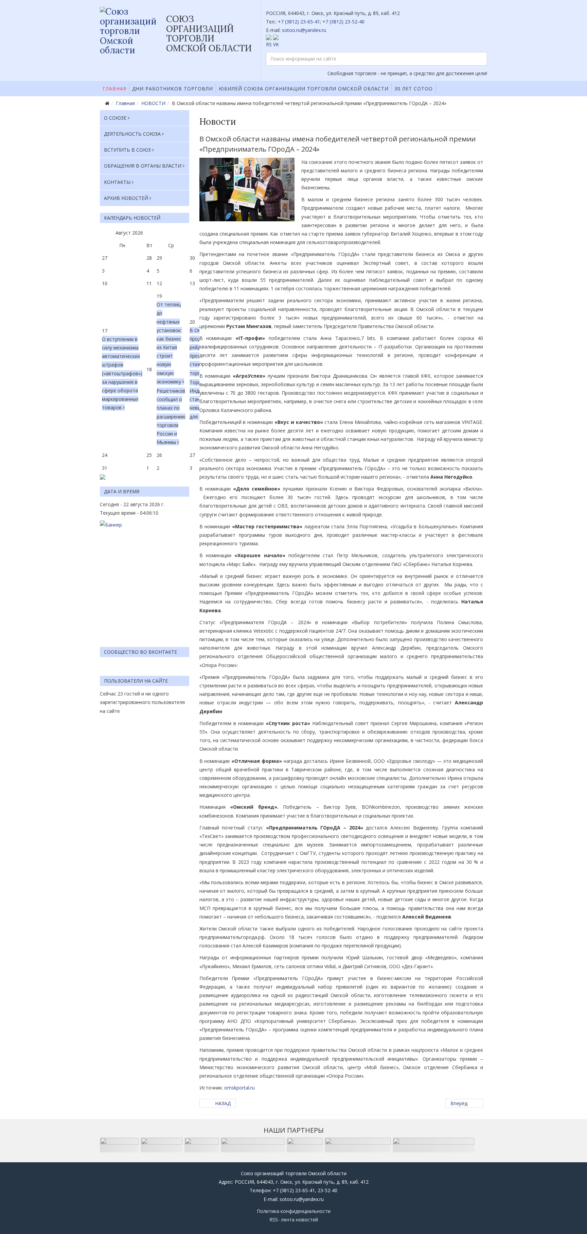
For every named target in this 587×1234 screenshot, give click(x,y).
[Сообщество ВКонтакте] (376, 42)
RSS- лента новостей (293, 1219)
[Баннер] (144, 580)
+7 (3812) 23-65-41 (299, 21)
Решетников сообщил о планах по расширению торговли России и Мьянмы (171, 416)
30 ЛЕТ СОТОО (413, 88)
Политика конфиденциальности (294, 1211)
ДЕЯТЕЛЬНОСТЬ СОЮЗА (132, 134)
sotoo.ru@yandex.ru (304, 30)
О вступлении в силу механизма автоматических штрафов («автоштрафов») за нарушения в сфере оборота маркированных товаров (122, 373)
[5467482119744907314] (247, 189)
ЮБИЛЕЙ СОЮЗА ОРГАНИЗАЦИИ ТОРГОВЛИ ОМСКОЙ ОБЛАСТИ (304, 88)
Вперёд (459, 1103)
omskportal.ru (239, 1087)
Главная (114, 88)
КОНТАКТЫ (117, 182)
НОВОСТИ (153, 103)
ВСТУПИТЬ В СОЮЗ (127, 150)
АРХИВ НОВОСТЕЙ (126, 198)
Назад (222, 1103)
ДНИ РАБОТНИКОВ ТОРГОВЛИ (172, 88)
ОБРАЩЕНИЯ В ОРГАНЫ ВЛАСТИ (142, 165)
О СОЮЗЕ (115, 118)
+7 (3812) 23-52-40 (343, 21)
